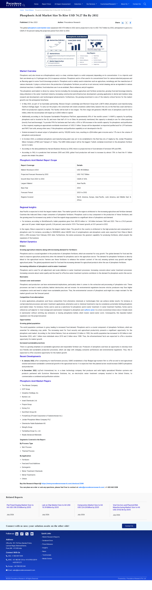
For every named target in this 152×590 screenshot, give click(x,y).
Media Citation (47, 558)
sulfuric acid (89, 310)
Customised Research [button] (108, 4)
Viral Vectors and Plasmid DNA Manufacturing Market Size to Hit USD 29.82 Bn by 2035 (126, 507)
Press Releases (47, 544)
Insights (45, 548)
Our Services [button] (91, 4)
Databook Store (47, 540)
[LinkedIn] (123, 22)
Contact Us (137, 4)
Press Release (29, 10)
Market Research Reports (51, 537)
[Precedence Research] (14, 4)
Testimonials (46, 555)
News (44, 551)
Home (36, 4)
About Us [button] (124, 4)
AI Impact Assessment (63, 4)
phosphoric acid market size (39, 28)
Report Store (46, 4)
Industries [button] (78, 4)
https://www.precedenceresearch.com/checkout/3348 (63, 484)
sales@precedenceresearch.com (91, 487)
